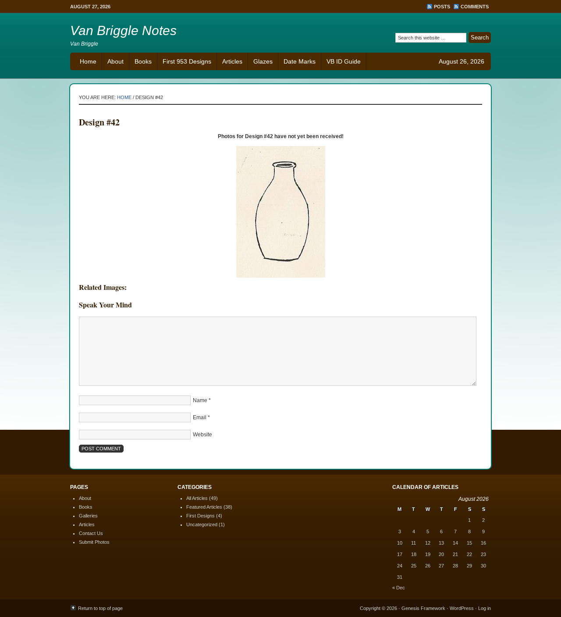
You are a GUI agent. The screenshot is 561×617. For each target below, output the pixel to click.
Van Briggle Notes (123, 30)
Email (199, 417)
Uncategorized (201, 524)
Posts (442, 6)
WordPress (462, 608)
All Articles (197, 498)
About (115, 61)
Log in (484, 608)
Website (202, 435)
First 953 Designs (187, 61)
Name (200, 400)
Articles (232, 61)
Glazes (263, 61)
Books (143, 61)
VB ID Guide (344, 61)
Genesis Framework (423, 608)
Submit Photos (94, 542)
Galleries (88, 515)
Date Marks (300, 61)
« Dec (398, 587)
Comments (475, 6)
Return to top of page (100, 608)
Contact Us (91, 533)
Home (88, 61)
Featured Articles (204, 507)
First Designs (200, 515)
